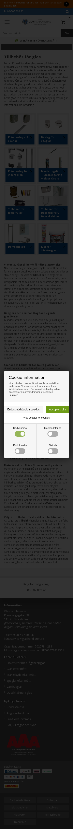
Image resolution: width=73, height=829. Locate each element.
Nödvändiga (20, 428)
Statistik (53, 445)
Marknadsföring (52, 428)
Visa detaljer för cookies (36, 417)
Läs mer (13, 395)
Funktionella (20, 445)
